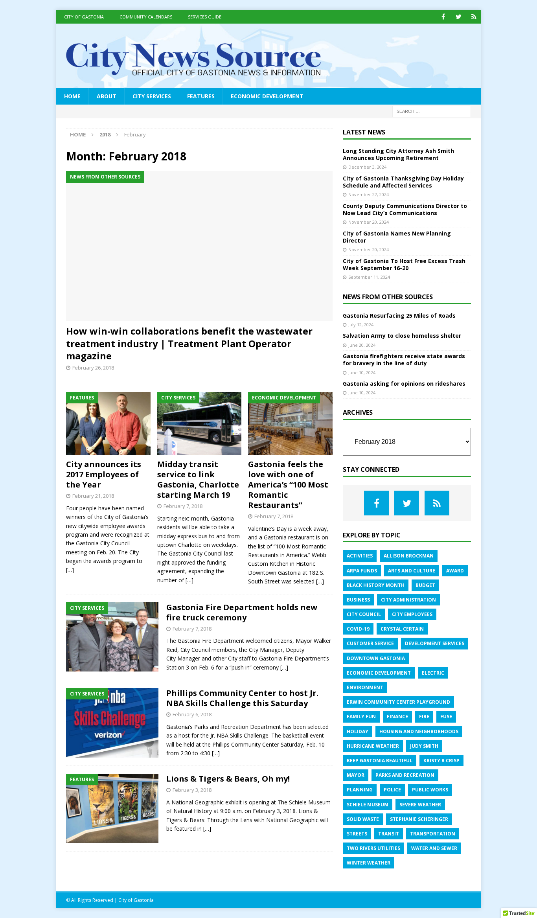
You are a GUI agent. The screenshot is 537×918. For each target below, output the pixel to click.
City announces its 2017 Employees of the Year (103, 474)
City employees (412, 614)
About (106, 96)
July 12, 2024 (360, 324)
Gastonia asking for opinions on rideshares (404, 383)
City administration (408, 599)
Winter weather (368, 862)
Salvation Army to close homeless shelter (402, 335)
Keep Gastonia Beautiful (379, 760)
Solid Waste (363, 819)
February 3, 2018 (192, 789)
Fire (424, 716)
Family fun (361, 716)
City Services (151, 96)
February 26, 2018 (93, 367)
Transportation (432, 833)
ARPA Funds (362, 570)
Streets (357, 833)
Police (392, 789)
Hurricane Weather (373, 746)
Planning (360, 789)
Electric (433, 673)
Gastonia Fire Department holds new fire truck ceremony (241, 612)
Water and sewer (434, 848)
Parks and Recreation (404, 775)
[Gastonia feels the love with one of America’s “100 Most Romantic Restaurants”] (290, 423)
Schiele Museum (367, 804)
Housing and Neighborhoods (418, 731)
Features (201, 96)
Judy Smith (424, 746)
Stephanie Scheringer (419, 819)
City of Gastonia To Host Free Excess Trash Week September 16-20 (404, 264)
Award (455, 570)
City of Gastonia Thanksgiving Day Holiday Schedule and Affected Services (403, 182)
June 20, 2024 (361, 345)
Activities (360, 555)
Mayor (355, 775)
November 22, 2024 (368, 194)
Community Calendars (146, 17)
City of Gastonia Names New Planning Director (397, 237)
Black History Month (376, 585)
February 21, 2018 (93, 495)
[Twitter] (458, 17)
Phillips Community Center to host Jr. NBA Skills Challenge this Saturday (242, 698)
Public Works (430, 789)
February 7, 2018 (183, 506)
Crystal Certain (402, 628)
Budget (425, 585)
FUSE (446, 716)
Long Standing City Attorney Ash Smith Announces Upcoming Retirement (398, 154)
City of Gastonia (84, 17)
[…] (70, 570)
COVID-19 (358, 628)
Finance (397, 716)
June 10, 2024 (361, 372)
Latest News (364, 132)
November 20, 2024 (368, 222)
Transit (388, 833)
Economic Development (267, 96)
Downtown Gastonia (376, 658)
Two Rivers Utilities (373, 848)
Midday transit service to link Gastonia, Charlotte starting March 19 (198, 479)
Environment (365, 687)
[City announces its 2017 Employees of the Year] (108, 423)
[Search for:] (431, 110)
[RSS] (474, 17)
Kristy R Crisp (441, 760)
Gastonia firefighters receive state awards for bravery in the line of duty (404, 359)
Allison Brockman (409, 555)
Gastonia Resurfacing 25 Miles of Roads (399, 315)
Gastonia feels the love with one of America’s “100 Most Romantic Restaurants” (288, 484)
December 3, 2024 (367, 167)
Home (72, 96)
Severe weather (420, 804)
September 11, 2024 (369, 277)
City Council (364, 614)
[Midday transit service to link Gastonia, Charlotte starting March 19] (199, 423)
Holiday (357, 731)
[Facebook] (443, 17)
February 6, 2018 (192, 714)
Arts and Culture (411, 570)
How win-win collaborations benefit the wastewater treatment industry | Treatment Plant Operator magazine (189, 343)
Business (358, 599)
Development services (434, 643)
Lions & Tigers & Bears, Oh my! (228, 778)
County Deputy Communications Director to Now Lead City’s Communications (405, 209)
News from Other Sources (388, 297)
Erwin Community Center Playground (398, 702)
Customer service (370, 643)
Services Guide (204, 17)
